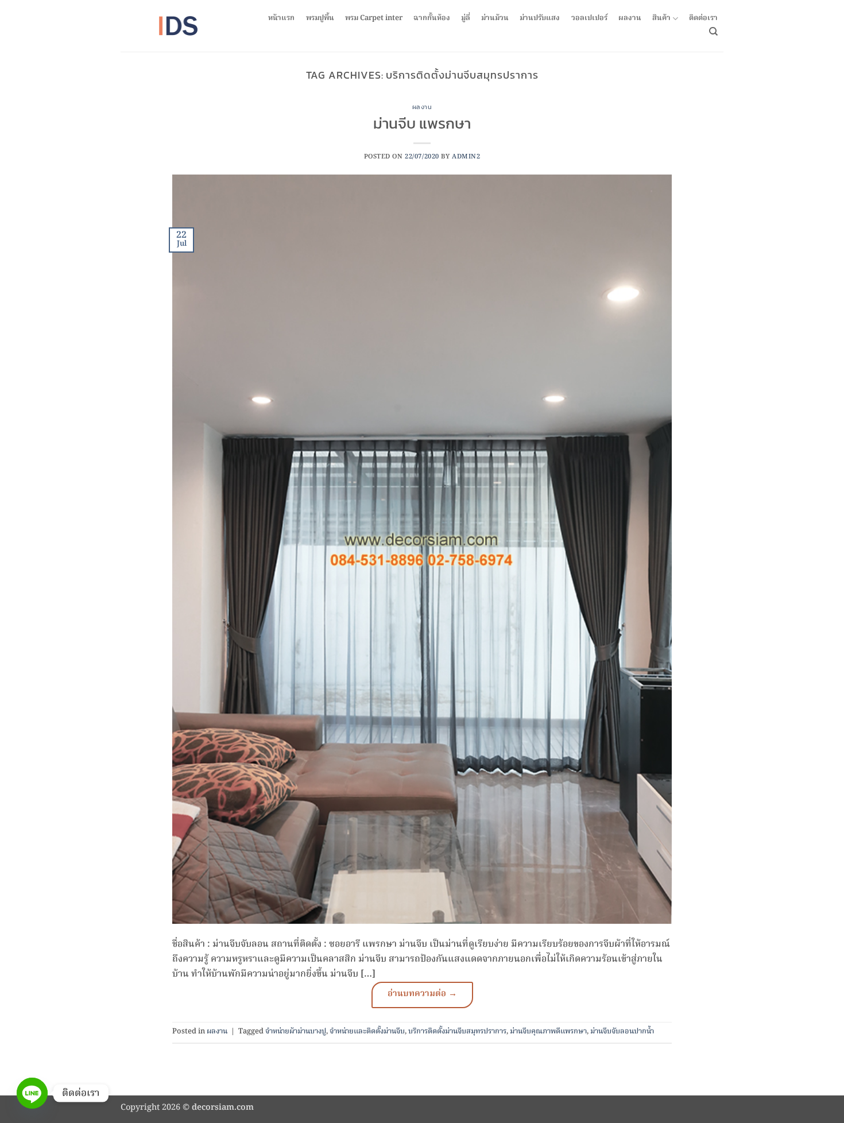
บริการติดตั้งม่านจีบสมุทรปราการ (457, 1031)
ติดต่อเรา (703, 18)
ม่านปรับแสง (540, 18)
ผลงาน (629, 18)
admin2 (466, 157)
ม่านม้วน (495, 18)
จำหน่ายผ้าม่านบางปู (295, 1031)
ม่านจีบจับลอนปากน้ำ (622, 1031)
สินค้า (661, 18)
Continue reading (422, 995)
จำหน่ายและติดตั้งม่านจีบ (367, 1031)
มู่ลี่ (465, 18)
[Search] (713, 31)
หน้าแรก (281, 18)
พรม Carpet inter (373, 18)
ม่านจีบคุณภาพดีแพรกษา (548, 1031)
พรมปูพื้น (320, 18)
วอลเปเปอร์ (589, 18)
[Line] (32, 1093)
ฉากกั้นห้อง (431, 18)
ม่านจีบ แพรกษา (422, 123)
